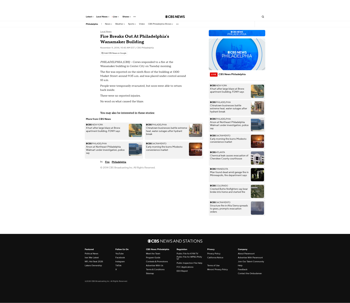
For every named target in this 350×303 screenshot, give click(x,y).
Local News (102, 17)
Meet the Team (153, 254)
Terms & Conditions (155, 269)
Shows (126, 17)
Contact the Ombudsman (250, 273)
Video (142, 24)
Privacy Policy (213, 254)
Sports (131, 24)
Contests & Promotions (157, 261)
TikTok (118, 265)
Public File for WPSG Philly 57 (189, 258)
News (108, 24)
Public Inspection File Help (189, 263)
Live (115, 16)
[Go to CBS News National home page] (175, 16)
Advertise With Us (154, 265)
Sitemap (150, 273)
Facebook (120, 257)
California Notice (215, 257)
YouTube (119, 254)
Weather (119, 24)
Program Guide (153, 257)
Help (240, 265)
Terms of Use (213, 265)
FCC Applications (185, 267)
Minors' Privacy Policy (217, 269)
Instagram (120, 261)
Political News (91, 254)
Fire (107, 162)
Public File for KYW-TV (187, 254)
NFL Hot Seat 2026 (94, 261)
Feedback (242, 269)
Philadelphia (92, 24)
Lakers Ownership (93, 265)
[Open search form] (263, 16)
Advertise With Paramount (250, 257)
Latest (89, 17)
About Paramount (246, 254)
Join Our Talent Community (251, 261)
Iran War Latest (92, 257)
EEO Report (182, 271)
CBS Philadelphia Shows (160, 24)
